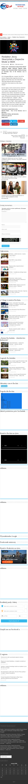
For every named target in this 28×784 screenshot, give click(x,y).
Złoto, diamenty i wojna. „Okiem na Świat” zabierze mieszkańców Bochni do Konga (14, 177)
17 (2, 772)
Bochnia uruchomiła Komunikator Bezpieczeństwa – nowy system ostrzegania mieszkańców (16, 324)
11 (6, 770)
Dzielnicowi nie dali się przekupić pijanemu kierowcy (12, 657)
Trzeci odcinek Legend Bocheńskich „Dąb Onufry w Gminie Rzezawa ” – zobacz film (18, 362)
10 (2, 770)
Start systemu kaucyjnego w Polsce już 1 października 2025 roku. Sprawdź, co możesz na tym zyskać (18, 317)
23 (25, 772)
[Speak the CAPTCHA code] (20, 240)
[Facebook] (14, 782)
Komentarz (4, 211)
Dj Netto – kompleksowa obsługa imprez (18, 272)
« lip (1, 777)
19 (10, 772)
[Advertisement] (14, 25)
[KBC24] (14, 6)
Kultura (9, 37)
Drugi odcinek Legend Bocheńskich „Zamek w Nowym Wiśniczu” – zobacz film (17, 369)
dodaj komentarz (20, 64)
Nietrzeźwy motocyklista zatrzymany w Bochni (10, 734)
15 (21, 770)
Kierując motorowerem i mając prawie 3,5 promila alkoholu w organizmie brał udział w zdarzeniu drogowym (12, 736)
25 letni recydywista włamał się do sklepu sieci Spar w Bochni (10, 132)
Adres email (4, 229)
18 (6, 772)
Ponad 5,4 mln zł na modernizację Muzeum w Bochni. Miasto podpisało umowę (13, 196)
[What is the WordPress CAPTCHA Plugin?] (10, 240)
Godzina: (4, 386)
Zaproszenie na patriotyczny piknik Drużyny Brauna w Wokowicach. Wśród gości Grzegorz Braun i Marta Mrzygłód (13, 731)
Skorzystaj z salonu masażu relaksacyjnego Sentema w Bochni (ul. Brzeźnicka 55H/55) (17, 279)
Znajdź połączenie (13, 621)
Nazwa (3, 224)
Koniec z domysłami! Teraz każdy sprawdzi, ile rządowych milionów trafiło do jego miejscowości (17, 304)
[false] (25, 609)
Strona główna (3, 37)
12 (10, 770)
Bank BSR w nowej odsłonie (15, 260)
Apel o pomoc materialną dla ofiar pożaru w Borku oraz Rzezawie (18, 136)
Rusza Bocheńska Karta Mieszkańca (17, 309)
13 (13, 770)
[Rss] (13, 782)
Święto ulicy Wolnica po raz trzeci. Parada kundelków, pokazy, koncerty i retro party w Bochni (14, 159)
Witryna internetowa (6, 234)
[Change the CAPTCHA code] (20, 239)
